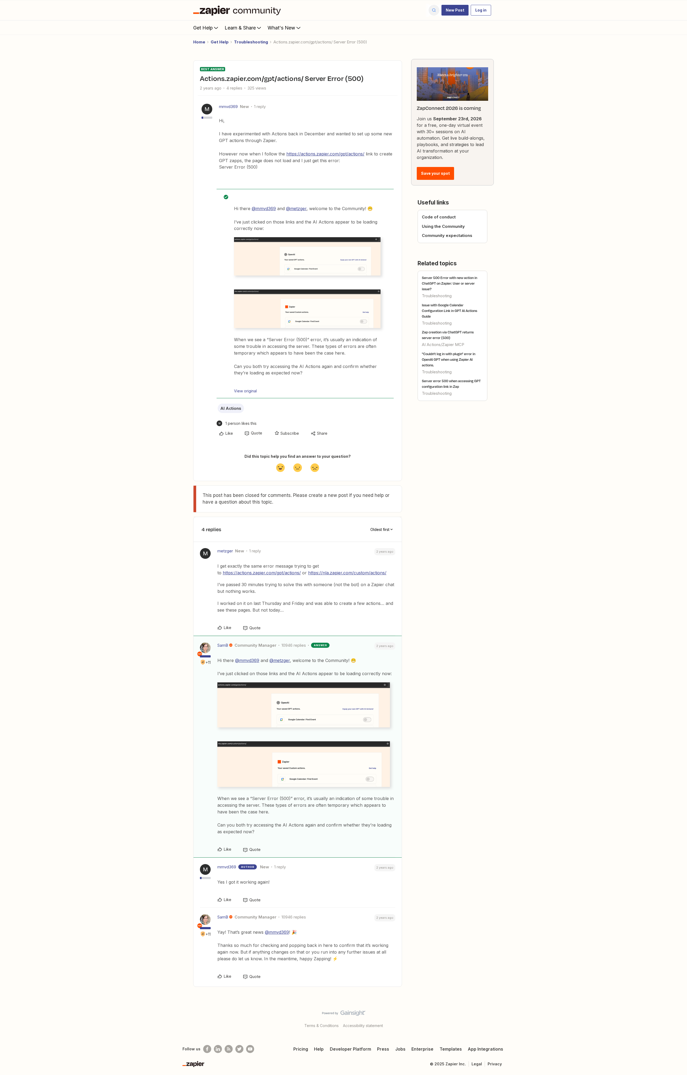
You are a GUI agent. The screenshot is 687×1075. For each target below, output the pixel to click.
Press (383, 1049)
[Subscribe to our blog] (229, 1049)
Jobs (400, 1049)
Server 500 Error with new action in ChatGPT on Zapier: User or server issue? (449, 283)
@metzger (296, 208)
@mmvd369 (264, 208)
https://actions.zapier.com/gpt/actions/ (325, 154)
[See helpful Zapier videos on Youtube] (250, 1049)
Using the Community (443, 226)
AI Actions (230, 408)
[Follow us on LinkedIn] (218, 1049)
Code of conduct (439, 217)
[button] (455, 10)
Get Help (203, 28)
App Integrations (485, 1049)
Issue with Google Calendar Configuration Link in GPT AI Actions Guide (449, 311)
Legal (477, 1064)
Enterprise (422, 1049)
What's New (281, 28)
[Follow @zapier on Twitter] (239, 1049)
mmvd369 (228, 106)
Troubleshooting (251, 41)
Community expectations (447, 235)
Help (319, 1049)
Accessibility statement (363, 1025)
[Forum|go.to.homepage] (238, 10)
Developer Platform (350, 1049)
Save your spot (435, 173)
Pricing (300, 1049)
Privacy (495, 1064)
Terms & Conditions (321, 1025)
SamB (222, 645)
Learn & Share (240, 28)
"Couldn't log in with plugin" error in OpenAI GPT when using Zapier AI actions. (448, 359)
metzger (225, 550)
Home (199, 41)
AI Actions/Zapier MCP (443, 344)
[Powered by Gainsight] (343, 1014)
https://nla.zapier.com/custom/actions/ (347, 572)
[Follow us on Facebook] (207, 1049)
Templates (451, 1049)
